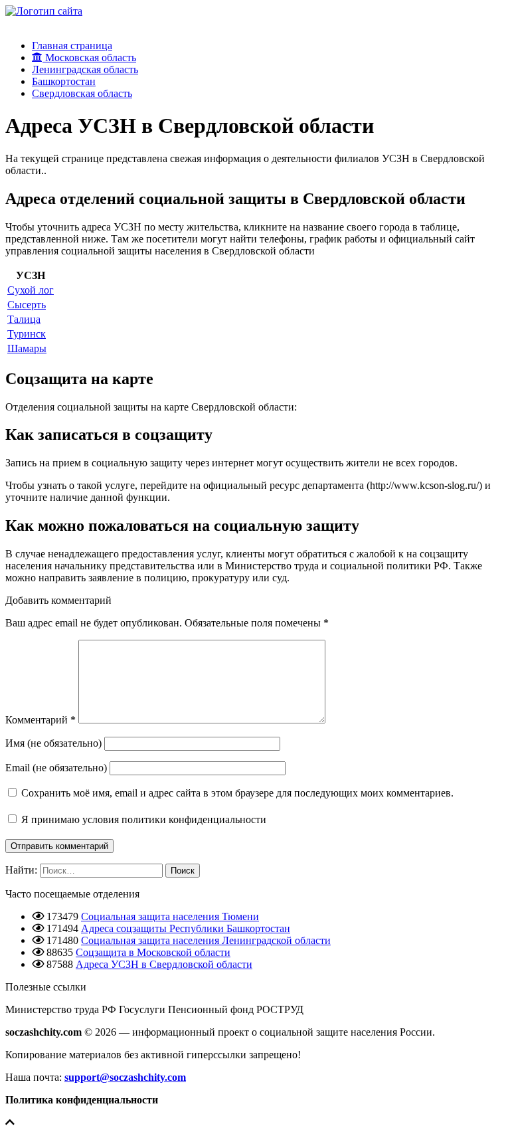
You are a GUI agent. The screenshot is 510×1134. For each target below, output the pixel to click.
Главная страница (72, 45)
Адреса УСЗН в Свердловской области (164, 964)
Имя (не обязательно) (53, 743)
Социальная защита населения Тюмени (170, 916)
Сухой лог (30, 290)
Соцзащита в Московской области (153, 952)
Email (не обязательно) (56, 767)
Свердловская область (82, 93)
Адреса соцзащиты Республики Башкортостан (185, 928)
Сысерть (26, 304)
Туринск (26, 333)
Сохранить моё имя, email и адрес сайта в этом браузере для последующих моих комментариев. (237, 793)
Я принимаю (142, 819)
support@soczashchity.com (125, 1077)
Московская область (89, 57)
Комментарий (40, 719)
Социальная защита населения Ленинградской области (206, 940)
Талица (24, 319)
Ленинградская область (85, 69)
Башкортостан (64, 81)
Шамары (26, 348)
